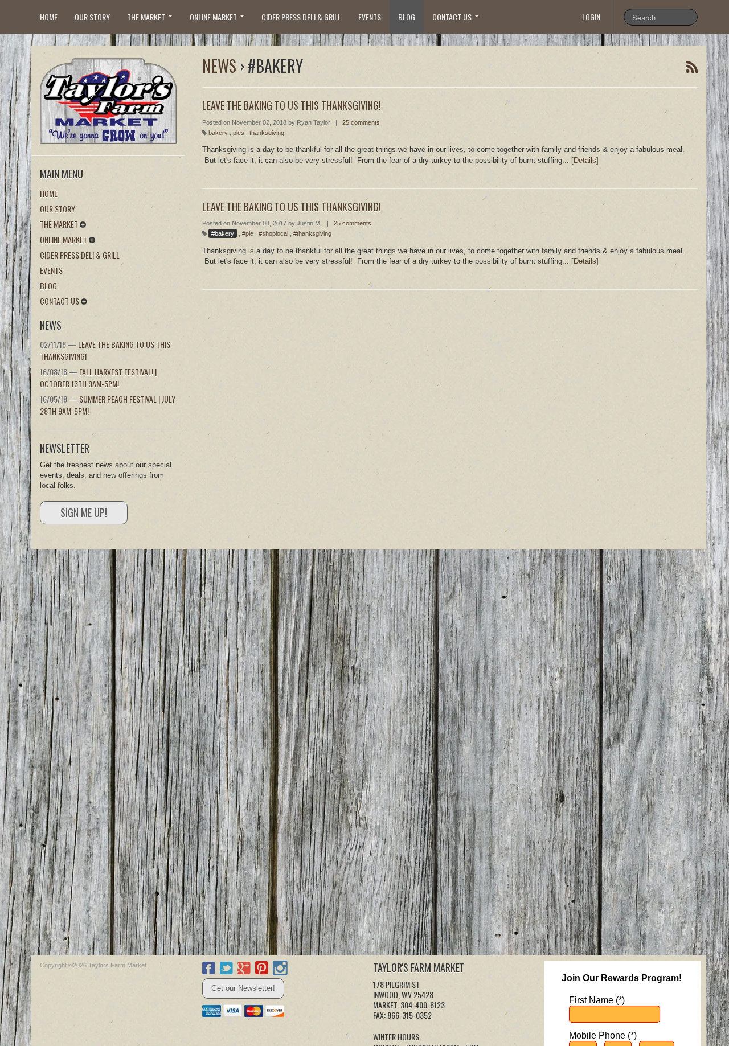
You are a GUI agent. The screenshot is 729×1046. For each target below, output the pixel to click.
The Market (147, 17)
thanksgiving (266, 132)
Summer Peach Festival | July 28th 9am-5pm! (107, 405)
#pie (247, 233)
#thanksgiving (312, 233)
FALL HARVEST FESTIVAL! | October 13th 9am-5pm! (98, 377)
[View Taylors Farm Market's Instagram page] (280, 969)
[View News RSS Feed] (692, 67)
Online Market (214, 17)
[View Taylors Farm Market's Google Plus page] (244, 969)
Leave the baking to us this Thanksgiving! (291, 206)
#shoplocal (273, 233)
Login (591, 17)
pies (238, 132)
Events (369, 17)
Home (49, 17)
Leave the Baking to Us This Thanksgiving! (105, 350)
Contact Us (452, 17)
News (219, 65)
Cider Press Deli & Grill (301, 17)
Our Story (92, 17)
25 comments (361, 122)
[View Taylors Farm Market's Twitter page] (226, 969)
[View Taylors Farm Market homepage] (112, 97)
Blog (406, 17)
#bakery (222, 233)
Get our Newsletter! (243, 988)
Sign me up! (83, 512)
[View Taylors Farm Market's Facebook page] (208, 969)
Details (585, 160)
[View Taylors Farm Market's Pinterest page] (261, 969)
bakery (218, 132)
